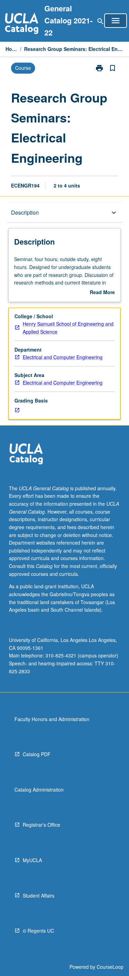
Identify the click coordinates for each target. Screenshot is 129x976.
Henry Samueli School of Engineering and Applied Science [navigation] (68, 327)
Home (11, 48)
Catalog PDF (37, 754)
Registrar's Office (41, 824)
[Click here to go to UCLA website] (26, 454)
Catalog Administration (39, 789)
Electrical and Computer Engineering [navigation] (63, 357)
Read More (102, 292)
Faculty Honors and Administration (51, 719)
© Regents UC (38, 930)
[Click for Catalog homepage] (21, 24)
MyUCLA (32, 860)
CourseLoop (110, 966)
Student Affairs (38, 895)
